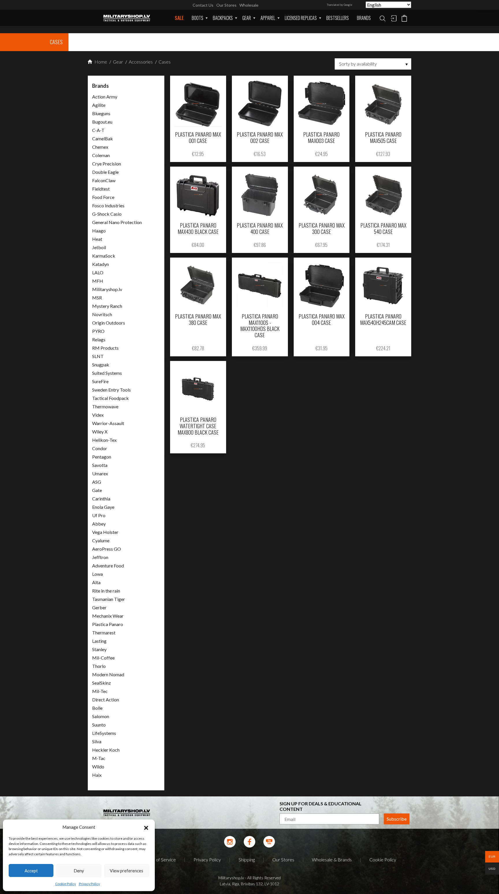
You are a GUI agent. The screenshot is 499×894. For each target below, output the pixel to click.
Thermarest (104, 632)
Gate (97, 490)
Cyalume (100, 540)
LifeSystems (104, 733)
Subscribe (397, 819)
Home (100, 61)
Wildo (98, 766)
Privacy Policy (89, 884)
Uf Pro (98, 515)
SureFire (100, 381)
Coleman (101, 155)
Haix (97, 775)
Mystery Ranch (107, 306)
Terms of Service (159, 859)
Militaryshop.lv (107, 289)
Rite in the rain (106, 590)
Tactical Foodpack (110, 398)
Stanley (99, 649)
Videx (98, 415)
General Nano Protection (117, 222)
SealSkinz (101, 683)
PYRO (98, 331)
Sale (179, 17)
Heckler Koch (106, 750)
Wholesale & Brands (332, 859)
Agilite (98, 105)
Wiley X (99, 431)
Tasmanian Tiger (108, 599)
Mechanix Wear (108, 616)
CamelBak (102, 138)
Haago (99, 230)
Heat (97, 239)
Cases (164, 61)
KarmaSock (103, 255)
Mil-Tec (100, 691)
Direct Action (105, 699)
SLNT (98, 356)
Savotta (99, 465)
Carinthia (101, 498)
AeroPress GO (106, 549)
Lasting (99, 641)
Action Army (104, 96)
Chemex (100, 147)
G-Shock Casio (107, 214)
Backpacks (223, 17)
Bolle (97, 708)
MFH (97, 281)
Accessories (140, 61)
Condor (99, 448)
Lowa (97, 574)
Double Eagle (105, 172)
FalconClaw (104, 180)
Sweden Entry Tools (111, 389)
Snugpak (100, 364)
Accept (31, 870)
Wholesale (248, 5)
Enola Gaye (103, 507)
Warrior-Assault (108, 423)
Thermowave (105, 406)
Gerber (99, 607)
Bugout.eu (102, 121)
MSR (97, 297)
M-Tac (98, 758)
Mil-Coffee (103, 657)
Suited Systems (107, 373)
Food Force (103, 197)
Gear (246, 17)
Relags (98, 339)
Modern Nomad (108, 674)
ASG (96, 482)
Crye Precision (106, 163)
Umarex (100, 473)
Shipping (247, 859)
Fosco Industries (108, 205)
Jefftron (100, 557)
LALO (97, 272)
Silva (96, 741)
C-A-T (98, 130)
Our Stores (226, 5)
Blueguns (101, 113)
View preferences (126, 870)
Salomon (100, 716)
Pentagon (101, 456)
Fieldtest (101, 188)
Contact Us (203, 5)
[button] (146, 827)
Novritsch (102, 314)
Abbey (99, 523)
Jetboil (99, 247)
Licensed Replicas (301, 17)
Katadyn (100, 264)
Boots (197, 17)
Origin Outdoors (108, 322)
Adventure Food (108, 565)
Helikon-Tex (104, 440)
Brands (364, 17)
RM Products (105, 348)
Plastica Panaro (107, 624)
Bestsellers (337, 17)
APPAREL (267, 17)
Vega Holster (105, 532)
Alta (96, 582)
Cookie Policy (65, 884)
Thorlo (99, 666)
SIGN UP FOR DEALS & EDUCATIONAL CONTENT (321, 806)
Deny (79, 870)
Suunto (99, 724)
